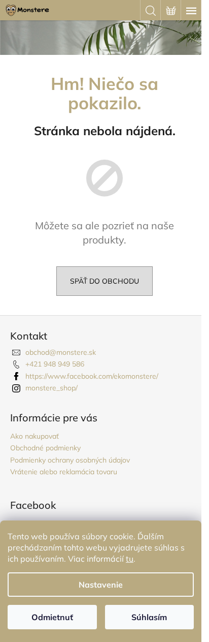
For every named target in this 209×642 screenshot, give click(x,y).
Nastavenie (101, 584)
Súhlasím (149, 617)
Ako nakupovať (34, 436)
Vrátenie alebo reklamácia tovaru (63, 471)
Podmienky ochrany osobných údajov (70, 460)
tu (129, 559)
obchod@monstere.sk (60, 352)
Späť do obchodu (104, 281)
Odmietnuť (52, 617)
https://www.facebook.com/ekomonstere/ (91, 376)
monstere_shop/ (51, 387)
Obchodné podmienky (45, 447)
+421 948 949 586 (54, 364)
